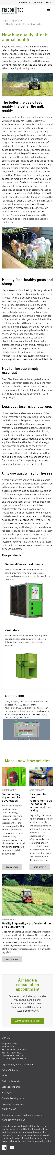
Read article (12, 867)
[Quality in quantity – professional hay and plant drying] (27, 895)
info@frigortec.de (17, 1058)
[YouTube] (12, 1147)
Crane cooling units (11, 1086)
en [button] (47, 2)
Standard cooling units (13, 1098)
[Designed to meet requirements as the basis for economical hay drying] (41, 776)
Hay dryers (7, 1092)
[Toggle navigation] (48, 11)
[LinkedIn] (4, 1147)
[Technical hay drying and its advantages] (14, 776)
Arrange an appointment (27, 1021)
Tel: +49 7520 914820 (11, 1052)
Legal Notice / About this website (17, 1064)
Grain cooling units (11, 1081)
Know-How (17, 20)
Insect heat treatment (12, 1103)
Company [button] (23, 2)
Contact (38, 2)
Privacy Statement (10, 1069)
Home (5, 20)
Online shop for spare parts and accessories (22, 1114)
